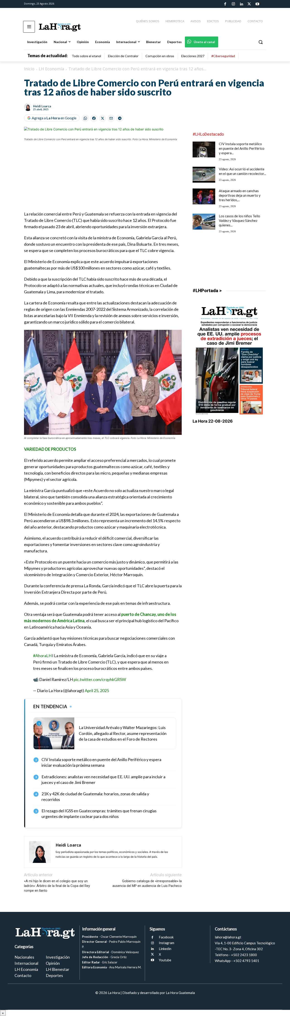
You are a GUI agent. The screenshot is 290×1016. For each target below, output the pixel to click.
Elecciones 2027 (192, 56)
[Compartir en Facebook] (94, 118)
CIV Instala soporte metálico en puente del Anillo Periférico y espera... (241, 148)
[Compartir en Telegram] (119, 118)
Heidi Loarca (42, 106)
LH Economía (51, 68)
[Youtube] (257, 4)
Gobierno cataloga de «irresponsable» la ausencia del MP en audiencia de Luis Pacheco (147, 883)
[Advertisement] (103, 179)
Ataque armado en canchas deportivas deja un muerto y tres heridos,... (240, 195)
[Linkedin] (241, 4)
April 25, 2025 (97, 690)
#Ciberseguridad (223, 56)
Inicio (29, 68)
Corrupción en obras (159, 56)
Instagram (166, 943)
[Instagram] (233, 4)
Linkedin (165, 949)
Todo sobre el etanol (86, 56)
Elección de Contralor (123, 56)
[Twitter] (249, 4)
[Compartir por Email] (111, 118)
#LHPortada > (207, 290)
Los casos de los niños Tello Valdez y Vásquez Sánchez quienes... (239, 220)
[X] (152, 954)
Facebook (166, 937)
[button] (260, 42)
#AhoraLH (42, 655)
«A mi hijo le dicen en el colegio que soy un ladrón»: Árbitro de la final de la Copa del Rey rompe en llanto (57, 886)
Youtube (165, 960)
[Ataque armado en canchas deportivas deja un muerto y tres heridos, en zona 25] (204, 196)
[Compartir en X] (102, 118)
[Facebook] (225, 4)
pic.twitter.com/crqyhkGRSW (100, 679)
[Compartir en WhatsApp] (85, 118)
